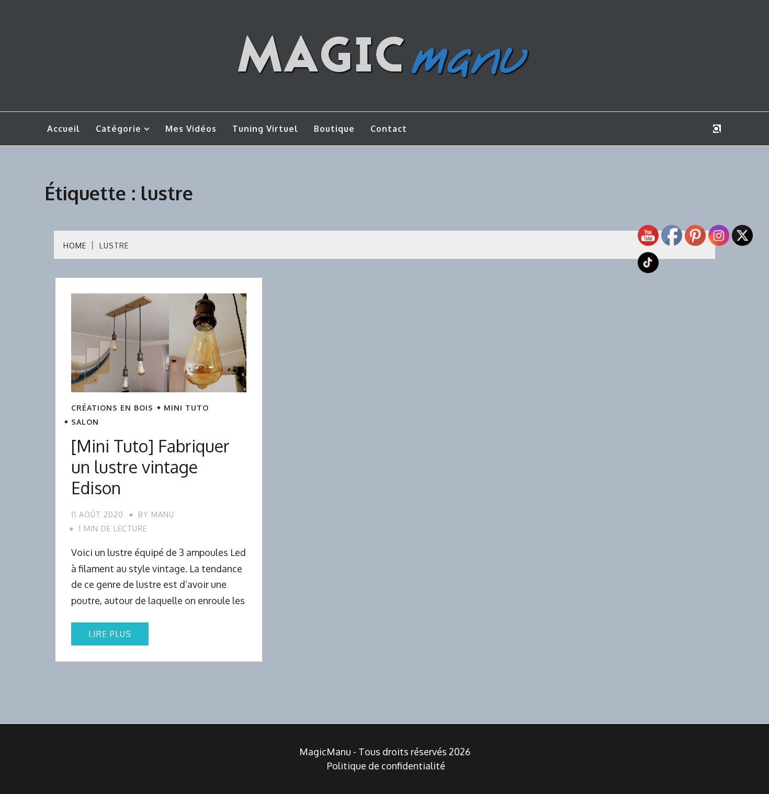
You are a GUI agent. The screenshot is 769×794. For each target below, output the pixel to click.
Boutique (334, 128)
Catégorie (118, 128)
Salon (85, 422)
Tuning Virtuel (265, 128)
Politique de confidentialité (386, 766)
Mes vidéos (191, 128)
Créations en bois (112, 408)
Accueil (63, 128)
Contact (388, 128)
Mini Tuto (186, 408)
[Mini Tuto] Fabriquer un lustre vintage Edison (150, 466)
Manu (162, 514)
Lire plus (109, 634)
